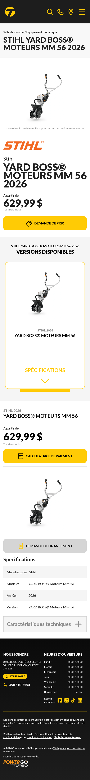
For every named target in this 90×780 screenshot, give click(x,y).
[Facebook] (59, 700)
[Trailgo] (10, 11)
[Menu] (82, 12)
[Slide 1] (45, 390)
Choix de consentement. (67, 737)
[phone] (60, 11)
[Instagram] (66, 700)
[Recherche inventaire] (50, 11)
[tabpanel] (63, 677)
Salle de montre (13, 32)
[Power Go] (45, 763)
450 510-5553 (19, 685)
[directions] (71, 11)
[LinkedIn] (79, 700)
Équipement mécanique (41, 32)
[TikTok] (73, 700)
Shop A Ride (31, 756)
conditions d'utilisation (39, 737)
